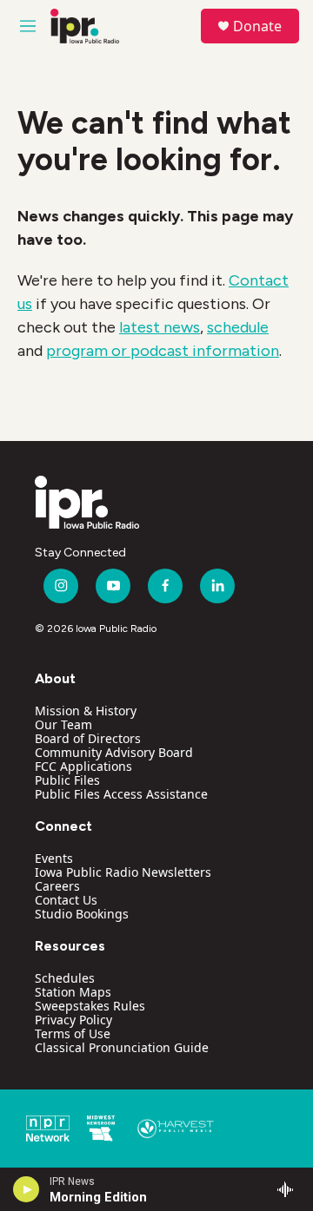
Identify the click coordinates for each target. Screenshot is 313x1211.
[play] (26, 1189)
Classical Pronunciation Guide (122, 1047)
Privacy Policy (73, 1019)
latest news (159, 327)
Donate (257, 26)
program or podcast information (162, 350)
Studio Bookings (82, 913)
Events (54, 858)
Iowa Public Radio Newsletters (123, 872)
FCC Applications (83, 766)
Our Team (63, 724)
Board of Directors (88, 738)
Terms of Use (72, 1033)
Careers (57, 886)
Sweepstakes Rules (90, 1005)
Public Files (67, 780)
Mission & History (86, 710)
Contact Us (66, 900)
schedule (238, 327)
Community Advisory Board (114, 752)
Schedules (65, 978)
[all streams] (290, 1189)
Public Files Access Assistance (121, 794)
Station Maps (73, 992)
